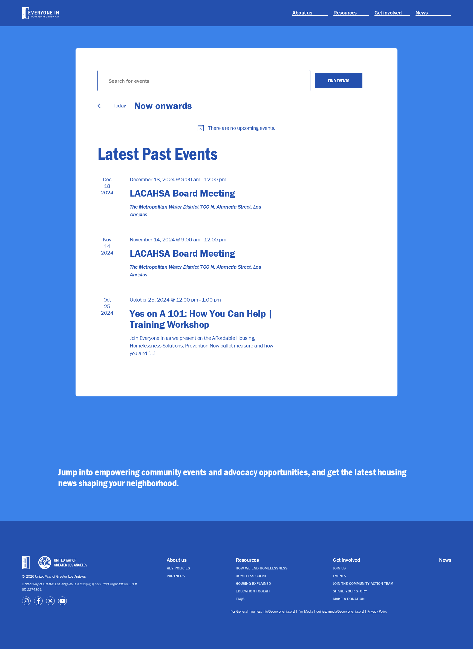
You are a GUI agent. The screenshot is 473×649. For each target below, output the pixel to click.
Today (119, 105)
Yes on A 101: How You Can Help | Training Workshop (201, 318)
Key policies (178, 568)
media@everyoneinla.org (346, 611)
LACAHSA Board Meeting (182, 193)
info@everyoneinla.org (279, 611)
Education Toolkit (253, 591)
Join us (339, 568)
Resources (345, 12)
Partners (176, 575)
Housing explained (253, 583)
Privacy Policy (377, 611)
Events (339, 575)
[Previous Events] (98, 105)
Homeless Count (251, 575)
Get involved (388, 12)
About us (302, 12)
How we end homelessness (261, 568)
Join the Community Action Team (363, 583)
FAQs (240, 598)
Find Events (338, 80)
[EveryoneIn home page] (55, 13)
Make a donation (349, 598)
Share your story (350, 591)
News (422, 12)
